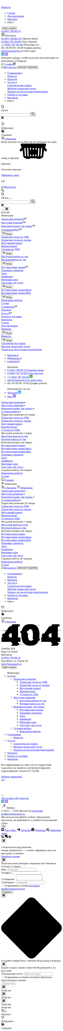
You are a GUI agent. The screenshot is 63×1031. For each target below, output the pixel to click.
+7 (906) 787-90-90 (12, 44)
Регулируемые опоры (13, 445)
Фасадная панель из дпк (14, 436)
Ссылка (8, 64)
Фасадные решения (24, 697)
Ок (3, 826)
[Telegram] (3, 54)
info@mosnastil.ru (11, 50)
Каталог (11, 676)
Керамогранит (9, 426)
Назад (8, 234)
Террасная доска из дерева (16, 420)
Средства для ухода (12, 467)
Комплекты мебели (11, 473)
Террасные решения (24, 679)
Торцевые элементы (12, 454)
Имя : (4, 869)
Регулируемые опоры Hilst (16, 451)
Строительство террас (25, 743)
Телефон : (7, 872)
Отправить (7, 892)
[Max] (6, 54)
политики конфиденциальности (20, 887)
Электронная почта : (13, 973)
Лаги (4, 457)
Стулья (5, 476)
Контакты (12, 759)
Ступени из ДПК (10, 430)
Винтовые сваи (9, 463)
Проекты (12, 752)
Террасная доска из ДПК (15, 417)
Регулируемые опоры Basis (16, 448)
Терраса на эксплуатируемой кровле (33, 749)
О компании (14, 734)
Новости (18, 737)
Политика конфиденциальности (22, 812)
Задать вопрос (9, 667)
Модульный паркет (11, 423)
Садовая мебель (22, 728)
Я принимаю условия (20, 887)
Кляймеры (7, 460)
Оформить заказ (10, 175)
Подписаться (8, 983)
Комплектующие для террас (29, 706)
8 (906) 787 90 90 (11, 41)
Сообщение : (8, 879)
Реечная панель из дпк (13, 439)
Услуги (11, 740)
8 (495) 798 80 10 (11, 31)
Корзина (10, 138)
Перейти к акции (10, 856)
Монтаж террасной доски (27, 746)
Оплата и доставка (17, 756)
